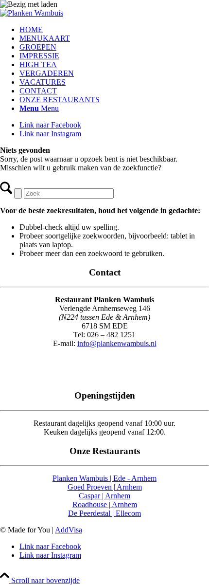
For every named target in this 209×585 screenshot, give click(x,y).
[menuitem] (114, 29)
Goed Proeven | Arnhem (105, 487)
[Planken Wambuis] (31, 13)
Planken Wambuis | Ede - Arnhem (104, 478)
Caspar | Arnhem (104, 496)
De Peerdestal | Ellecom (104, 513)
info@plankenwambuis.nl (117, 343)
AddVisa (68, 530)
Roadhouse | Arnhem (104, 504)
